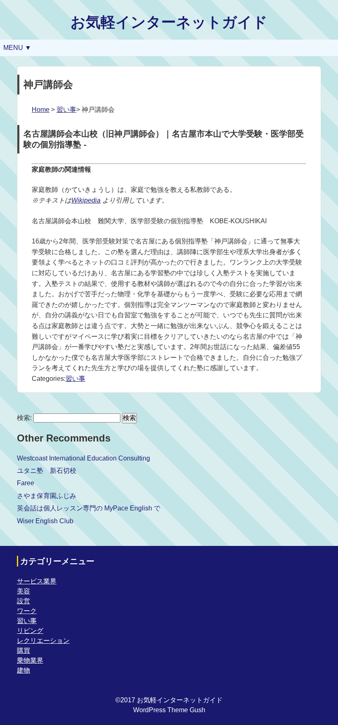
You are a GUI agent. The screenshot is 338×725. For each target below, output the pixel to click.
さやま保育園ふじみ (46, 495)
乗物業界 (30, 660)
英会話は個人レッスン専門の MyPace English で (88, 508)
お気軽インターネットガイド (169, 22)
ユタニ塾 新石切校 (46, 470)
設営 (23, 601)
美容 (23, 591)
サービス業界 (36, 581)
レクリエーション (43, 640)
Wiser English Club (45, 520)
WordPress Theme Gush (169, 709)
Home (40, 109)
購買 (23, 650)
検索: (24, 417)
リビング (30, 630)
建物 (23, 670)
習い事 (66, 109)
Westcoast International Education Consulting (83, 458)
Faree (25, 482)
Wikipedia (86, 200)
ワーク (27, 610)
